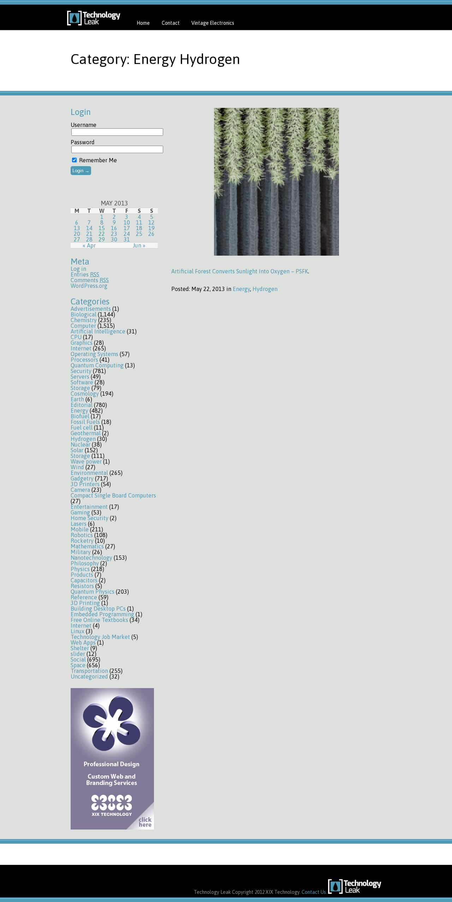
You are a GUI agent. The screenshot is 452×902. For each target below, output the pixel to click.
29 (102, 239)
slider (78, 654)
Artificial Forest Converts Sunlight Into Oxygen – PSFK (239, 271)
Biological (83, 314)
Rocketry (82, 540)
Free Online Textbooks (99, 620)
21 (89, 234)
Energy (79, 410)
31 (127, 239)
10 (127, 222)
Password (83, 142)
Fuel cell (82, 427)
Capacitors (84, 580)
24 (127, 234)
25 (139, 234)
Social (78, 659)
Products (82, 574)
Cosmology (85, 393)
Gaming (80, 512)
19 (151, 228)
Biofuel (80, 416)
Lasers (79, 523)
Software (82, 382)
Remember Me (97, 160)
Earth (77, 399)
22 (102, 234)
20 (77, 234)
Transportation (89, 671)
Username (83, 125)
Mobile (80, 529)
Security (81, 371)
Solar (77, 450)
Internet (81, 348)
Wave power (86, 461)
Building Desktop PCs (98, 608)
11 (139, 222)
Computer (83, 325)
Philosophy (85, 563)
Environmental (89, 473)
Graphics (82, 342)
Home (143, 23)
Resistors (82, 586)
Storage (80, 388)
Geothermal (86, 433)
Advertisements (91, 308)
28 (89, 239)
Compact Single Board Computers (113, 495)
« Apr (89, 245)
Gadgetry (82, 478)
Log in (78, 269)
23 (114, 234)
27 (77, 239)
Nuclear (80, 444)
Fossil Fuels (85, 422)
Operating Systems (94, 354)
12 (151, 222)
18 (139, 228)
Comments (90, 280)
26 (151, 234)
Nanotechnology (91, 557)
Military (81, 552)
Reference (84, 597)
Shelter (80, 648)
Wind (77, 467)
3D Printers (85, 484)
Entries (85, 274)
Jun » (139, 245)
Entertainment (89, 507)
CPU (76, 337)
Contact (171, 23)
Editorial (82, 405)
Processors (84, 359)
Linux (77, 631)
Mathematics (87, 546)
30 (114, 239)
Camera (80, 490)
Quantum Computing (97, 365)
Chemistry (84, 320)
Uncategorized (89, 676)
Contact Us (314, 892)
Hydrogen (83, 439)
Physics (80, 569)
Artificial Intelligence (98, 331)
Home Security (89, 518)
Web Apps (83, 642)
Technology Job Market (100, 637)
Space (78, 665)
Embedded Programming (102, 614)
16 (114, 228)
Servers (80, 376)
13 (77, 228)
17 (127, 228)
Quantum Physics (92, 591)
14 (89, 228)
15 (102, 228)
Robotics (82, 535)
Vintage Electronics (212, 23)
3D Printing (85, 603)
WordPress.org (89, 286)
